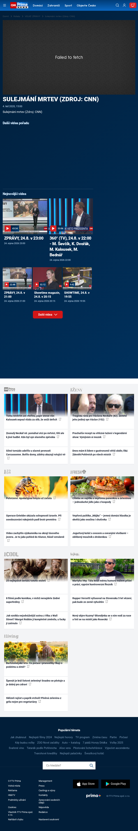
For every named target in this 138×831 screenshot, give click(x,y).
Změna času (99, 737)
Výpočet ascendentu (117, 748)
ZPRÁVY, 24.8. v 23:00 (23, 238)
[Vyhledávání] (117, 5)
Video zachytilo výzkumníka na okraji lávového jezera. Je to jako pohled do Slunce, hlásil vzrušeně (35, 535)
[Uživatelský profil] (124, 5)
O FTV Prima (14, 781)
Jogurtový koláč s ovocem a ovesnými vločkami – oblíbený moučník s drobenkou (100, 535)
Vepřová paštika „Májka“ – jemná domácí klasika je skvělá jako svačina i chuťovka (101, 517)
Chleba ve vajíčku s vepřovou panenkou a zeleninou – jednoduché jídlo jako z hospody (101, 500)
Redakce (43, 812)
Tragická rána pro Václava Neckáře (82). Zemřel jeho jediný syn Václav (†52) (99, 417)
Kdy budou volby (24, 742)
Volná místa (14, 785)
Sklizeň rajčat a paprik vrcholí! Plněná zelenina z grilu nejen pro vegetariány (33, 700)
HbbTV (11, 795)
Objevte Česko (86, 5)
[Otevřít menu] (5, 5)
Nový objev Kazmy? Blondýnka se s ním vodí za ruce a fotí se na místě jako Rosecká (101, 617)
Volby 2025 (116, 742)
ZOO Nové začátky (48, 742)
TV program (82, 737)
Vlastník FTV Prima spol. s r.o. (20, 813)
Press (42, 785)
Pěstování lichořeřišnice (87, 748)
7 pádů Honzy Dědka (95, 742)
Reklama (12, 790)
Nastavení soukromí (49, 819)
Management (45, 781)
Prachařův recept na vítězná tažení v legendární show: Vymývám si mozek (99, 435)
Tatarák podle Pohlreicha (42, 748)
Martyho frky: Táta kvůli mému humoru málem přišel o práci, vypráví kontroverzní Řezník (102, 582)
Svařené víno (16, 748)
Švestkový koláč (94, 753)
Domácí (38, 5)
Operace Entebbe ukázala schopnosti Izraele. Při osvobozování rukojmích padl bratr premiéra (33, 517)
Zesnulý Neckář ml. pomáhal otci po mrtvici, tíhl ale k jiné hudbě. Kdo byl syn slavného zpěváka (35, 435)
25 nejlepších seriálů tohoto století (26, 580)
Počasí (123, 737)
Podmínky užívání (17, 800)
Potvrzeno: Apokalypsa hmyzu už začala (29, 498)
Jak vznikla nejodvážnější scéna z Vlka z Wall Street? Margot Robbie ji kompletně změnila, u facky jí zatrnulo (36, 619)
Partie (113, 737)
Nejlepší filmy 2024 (40, 737)
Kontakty (43, 795)
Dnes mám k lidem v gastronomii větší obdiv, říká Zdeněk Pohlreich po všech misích (100, 452)
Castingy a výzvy (47, 790)
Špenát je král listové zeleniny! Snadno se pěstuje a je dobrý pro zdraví (35, 682)
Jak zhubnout (18, 737)
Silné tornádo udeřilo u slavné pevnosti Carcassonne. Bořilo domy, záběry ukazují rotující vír (35, 452)
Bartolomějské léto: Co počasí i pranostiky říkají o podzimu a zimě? (34, 665)
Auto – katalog (71, 742)
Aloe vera (65, 748)
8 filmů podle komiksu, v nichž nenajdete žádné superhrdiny (33, 600)
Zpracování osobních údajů (49, 801)
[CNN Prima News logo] (19, 5)
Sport (68, 5)
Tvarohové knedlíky (45, 753)
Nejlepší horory (63, 737)
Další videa (45, 314)
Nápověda (44, 807)
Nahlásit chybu (15, 819)
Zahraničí (53, 5)
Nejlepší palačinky (71, 753)
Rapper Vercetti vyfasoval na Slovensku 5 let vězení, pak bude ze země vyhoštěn (102, 600)
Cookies (12, 807)
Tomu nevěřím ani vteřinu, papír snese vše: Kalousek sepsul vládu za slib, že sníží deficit (32, 417)
